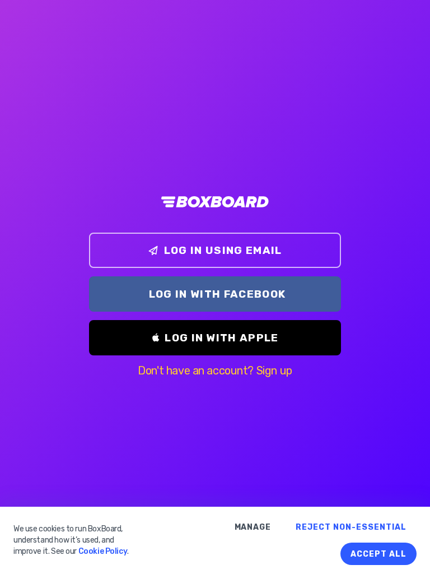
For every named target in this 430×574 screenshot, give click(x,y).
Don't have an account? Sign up (215, 370)
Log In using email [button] (223, 250)
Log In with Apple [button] (222, 337)
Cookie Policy (103, 551)
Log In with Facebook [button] (217, 294)
